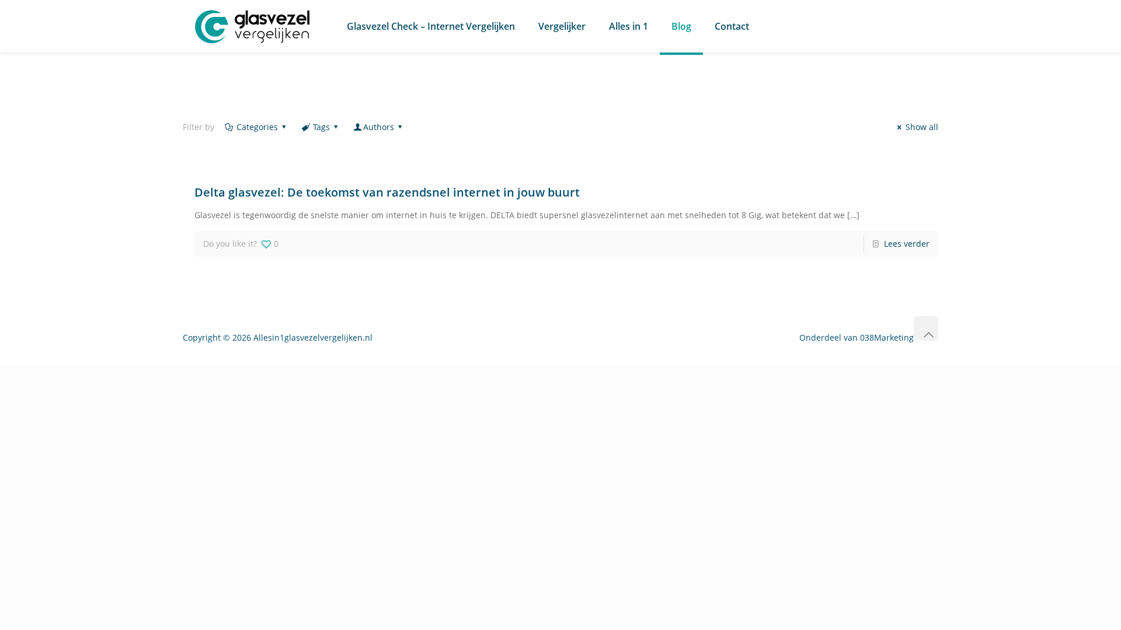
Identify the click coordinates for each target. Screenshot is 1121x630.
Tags (321, 126)
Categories (257, 126)
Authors (378, 126)
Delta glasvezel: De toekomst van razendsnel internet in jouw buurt (387, 192)
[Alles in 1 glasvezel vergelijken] (252, 26)
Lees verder (906, 243)
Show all (922, 126)
